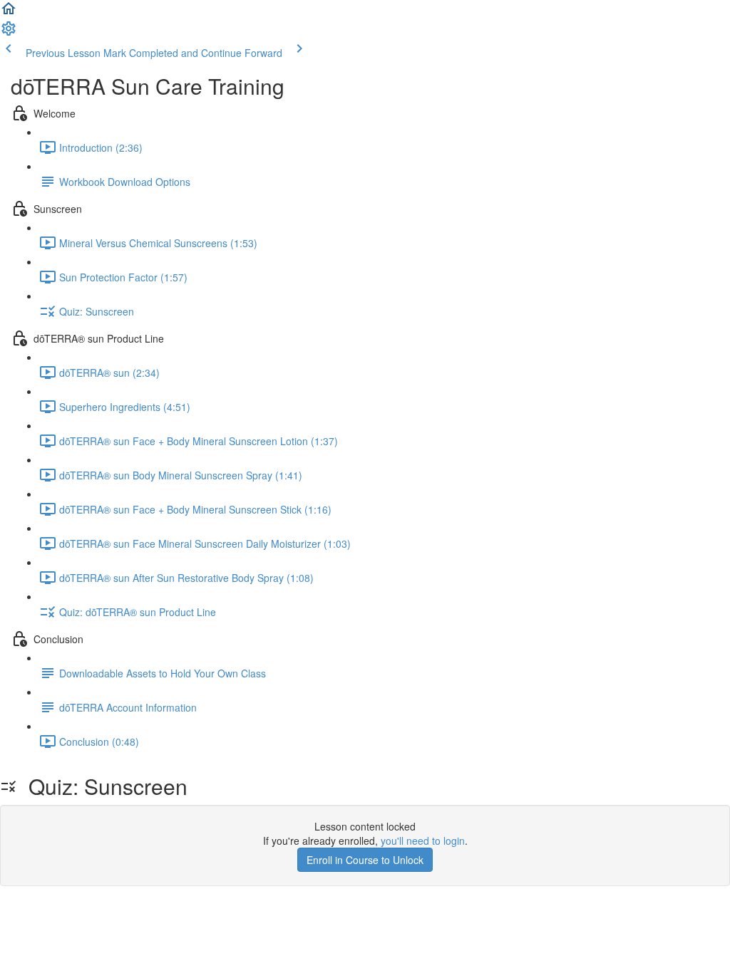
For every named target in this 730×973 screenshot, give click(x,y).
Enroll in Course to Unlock (365, 860)
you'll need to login (423, 840)
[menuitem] (8, 33)
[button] (8, 13)
